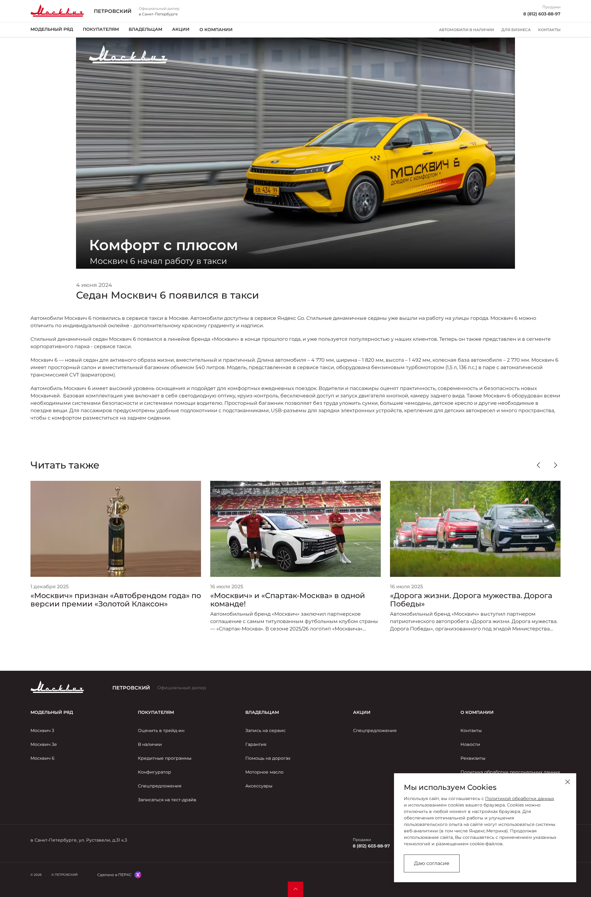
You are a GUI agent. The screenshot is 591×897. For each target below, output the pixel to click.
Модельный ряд (51, 29)
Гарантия (255, 744)
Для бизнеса (516, 30)
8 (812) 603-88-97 (542, 14)
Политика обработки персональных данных (510, 772)
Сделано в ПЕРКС (114, 874)
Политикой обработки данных (519, 798)
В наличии (150, 744)
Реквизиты (472, 758)
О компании (216, 29)
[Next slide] (556, 465)
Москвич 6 (42, 758)
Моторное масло (264, 772)
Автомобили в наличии (466, 30)
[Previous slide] (538, 465)
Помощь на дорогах (267, 758)
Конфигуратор (154, 772)
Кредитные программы (164, 758)
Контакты (549, 30)
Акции (181, 29)
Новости (470, 744)
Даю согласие (431, 863)
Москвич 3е (43, 744)
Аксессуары (258, 786)
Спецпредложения (159, 786)
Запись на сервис (265, 730)
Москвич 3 (42, 730)
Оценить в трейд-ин (161, 730)
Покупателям (101, 29)
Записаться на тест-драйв (167, 799)
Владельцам (145, 29)
